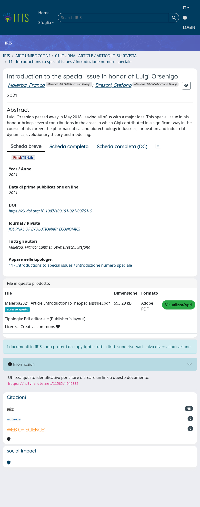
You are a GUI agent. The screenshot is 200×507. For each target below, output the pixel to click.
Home (44, 12)
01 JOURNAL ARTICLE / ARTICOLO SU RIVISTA (96, 55)
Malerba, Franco (26, 85)
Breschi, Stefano (113, 85)
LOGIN (189, 27)
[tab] (158, 146)
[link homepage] (17, 17)
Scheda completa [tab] (69, 146)
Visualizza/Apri (178, 305)
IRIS (6, 55)
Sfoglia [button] (44, 22)
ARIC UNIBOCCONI (32, 55)
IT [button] (184, 8)
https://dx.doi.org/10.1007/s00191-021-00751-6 (50, 211)
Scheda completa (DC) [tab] (122, 146)
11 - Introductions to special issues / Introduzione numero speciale (69, 61)
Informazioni (23, 364)
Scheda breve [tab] (26, 146)
